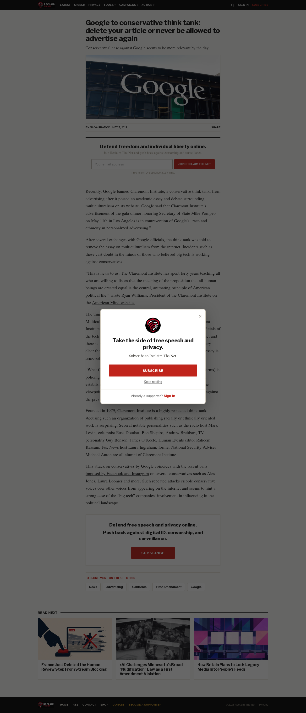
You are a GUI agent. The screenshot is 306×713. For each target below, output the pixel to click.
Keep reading (153, 381)
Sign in (169, 395)
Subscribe (153, 370)
